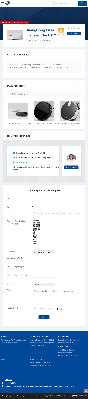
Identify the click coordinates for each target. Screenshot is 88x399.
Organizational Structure (38, 365)
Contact (49, 365)
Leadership (46, 363)
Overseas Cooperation (65, 343)
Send (44, 317)
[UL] (43, 239)
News (3, 359)
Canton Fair (77, 355)
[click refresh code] (58, 308)
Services (5, 337)
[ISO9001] (43, 221)
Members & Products (39, 337)
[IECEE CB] (43, 229)
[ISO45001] (43, 225)
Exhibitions (63, 347)
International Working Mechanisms (69, 340)
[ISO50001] (43, 227)
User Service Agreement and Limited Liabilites (28, 396)
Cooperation (64, 337)
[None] (43, 243)
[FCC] (43, 237)
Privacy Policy (6, 396)
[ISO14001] (43, 223)
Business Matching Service (46, 343)
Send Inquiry (74, 33)
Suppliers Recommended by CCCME (42, 340)
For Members (5, 340)
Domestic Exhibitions (65, 355)
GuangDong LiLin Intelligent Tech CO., (31, 153)
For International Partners (9, 343)
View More (32, 40)
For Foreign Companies (19, 340)
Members (33, 343)
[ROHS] (43, 235)
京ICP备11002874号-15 (79, 396)
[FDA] (43, 231)
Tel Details (8, 380)
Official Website (45, 40)
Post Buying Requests (37, 345)
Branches (38, 363)
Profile (32, 363)
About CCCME (36, 359)
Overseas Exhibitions (65, 353)
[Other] (43, 241)
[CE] (43, 233)
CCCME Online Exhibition (66, 350)
